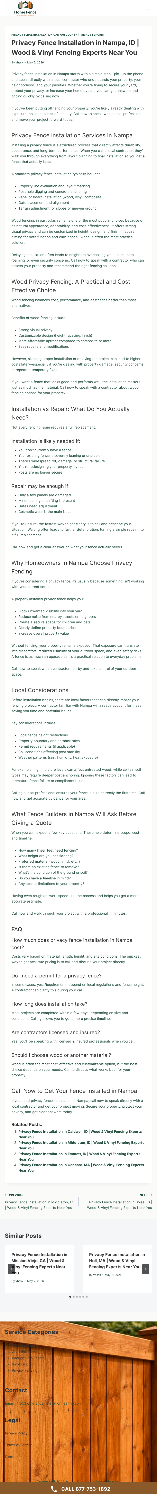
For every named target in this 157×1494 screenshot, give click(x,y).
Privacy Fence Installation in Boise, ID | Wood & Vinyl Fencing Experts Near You (119, 1201)
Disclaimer (13, 1457)
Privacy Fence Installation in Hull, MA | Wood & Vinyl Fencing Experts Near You (117, 1260)
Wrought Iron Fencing (29, 1358)
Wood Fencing (23, 1345)
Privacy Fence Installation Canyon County (44, 34)
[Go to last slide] (11, 1269)
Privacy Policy (16, 1433)
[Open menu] (148, 8)
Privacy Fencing (92, 34)
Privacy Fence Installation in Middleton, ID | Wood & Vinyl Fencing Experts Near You (39, 1201)
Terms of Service (19, 1445)
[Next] (145, 1269)
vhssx (19, 62)
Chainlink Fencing (26, 1352)
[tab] (70, 1297)
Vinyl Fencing (23, 1364)
